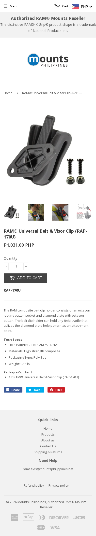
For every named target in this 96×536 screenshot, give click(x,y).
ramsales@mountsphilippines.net (48, 469)
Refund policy (34, 485)
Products (48, 434)
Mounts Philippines (31, 502)
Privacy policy (58, 485)
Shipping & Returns (48, 452)
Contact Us (48, 446)
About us (48, 440)
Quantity (10, 258)
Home (8, 93)
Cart (64, 6)
